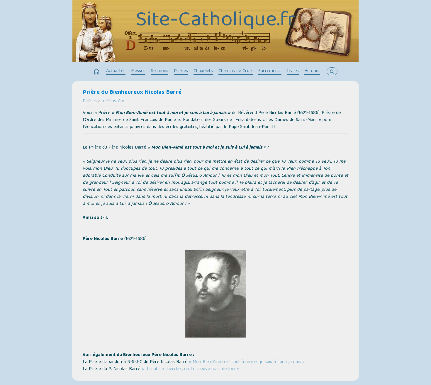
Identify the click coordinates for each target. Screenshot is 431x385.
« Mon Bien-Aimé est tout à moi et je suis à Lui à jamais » (247, 362)
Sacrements (269, 71)
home (97, 72)
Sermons (159, 71)
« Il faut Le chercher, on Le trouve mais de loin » (190, 369)
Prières (181, 71)
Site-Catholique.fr (215, 20)
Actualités (115, 71)
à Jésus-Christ (115, 101)
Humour (312, 71)
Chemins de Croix (235, 71)
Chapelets (203, 71)
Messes (138, 71)
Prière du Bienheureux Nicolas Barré (132, 92)
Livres (293, 71)
